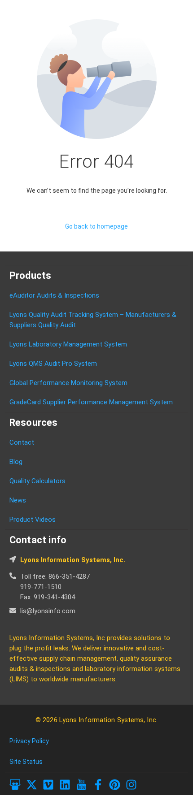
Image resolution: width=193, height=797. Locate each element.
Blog (15, 462)
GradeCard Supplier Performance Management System (91, 402)
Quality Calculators (37, 481)
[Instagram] (131, 784)
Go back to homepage (96, 226)
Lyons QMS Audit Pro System (53, 364)
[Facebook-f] (98, 784)
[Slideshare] (15, 784)
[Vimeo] (48, 784)
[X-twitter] (31, 784)
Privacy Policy (29, 741)
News (17, 500)
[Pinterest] (114, 784)
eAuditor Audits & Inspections (54, 295)
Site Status (26, 761)
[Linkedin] (64, 784)
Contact (21, 442)
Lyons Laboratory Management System (68, 344)
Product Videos (32, 519)
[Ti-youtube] (81, 784)
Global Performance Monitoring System (68, 383)
